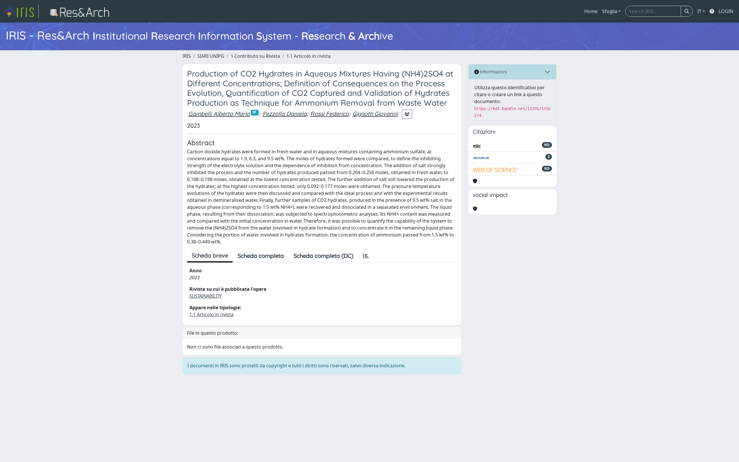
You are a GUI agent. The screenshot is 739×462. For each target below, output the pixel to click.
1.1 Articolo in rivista (308, 56)
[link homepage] (21, 11)
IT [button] (699, 11)
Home (591, 11)
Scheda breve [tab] (210, 255)
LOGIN (726, 11)
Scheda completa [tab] (261, 255)
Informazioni (493, 71)
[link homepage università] (81, 11)
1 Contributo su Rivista (255, 56)
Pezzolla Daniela (284, 113)
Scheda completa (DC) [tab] (323, 255)
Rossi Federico (329, 113)
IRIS (186, 56)
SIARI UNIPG (210, 56)
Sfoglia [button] (609, 11)
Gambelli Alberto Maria (219, 113)
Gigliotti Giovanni (375, 113)
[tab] (366, 256)
